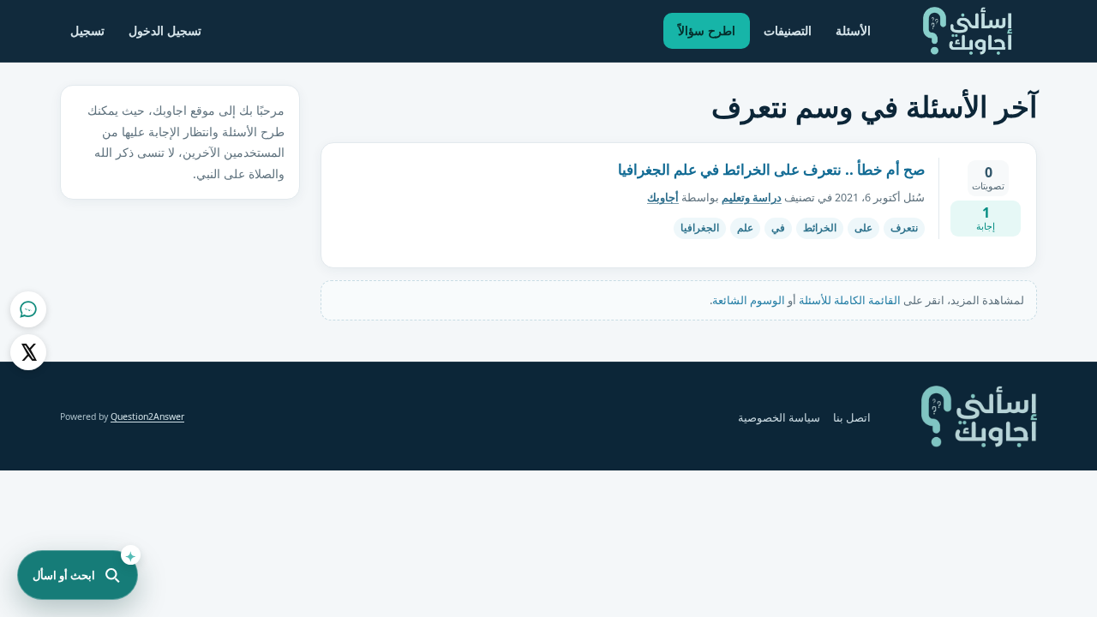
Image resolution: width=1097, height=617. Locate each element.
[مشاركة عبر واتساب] (28, 309)
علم (745, 227)
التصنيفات (788, 30)
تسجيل (87, 30)
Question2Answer (147, 416)
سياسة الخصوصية (779, 417)
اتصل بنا (852, 417)
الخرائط (819, 227)
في (778, 227)
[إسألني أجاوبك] (967, 31)
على (863, 227)
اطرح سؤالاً (706, 30)
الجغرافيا (699, 227)
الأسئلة (853, 30)
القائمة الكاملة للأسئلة (850, 300)
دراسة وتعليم (752, 197)
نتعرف (904, 227)
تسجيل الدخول (165, 30)
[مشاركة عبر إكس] (28, 352)
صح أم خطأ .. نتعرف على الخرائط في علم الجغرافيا (771, 169)
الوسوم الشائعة (748, 300)
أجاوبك (663, 197)
